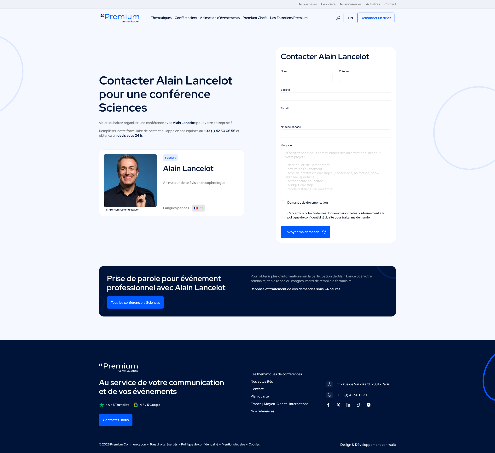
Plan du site (260, 396)
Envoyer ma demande (302, 232)
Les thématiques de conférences (276, 374)
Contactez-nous (116, 420)
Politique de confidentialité (199, 444)
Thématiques (161, 17)
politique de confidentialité (305, 217)
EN (350, 18)
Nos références (350, 4)
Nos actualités (262, 381)
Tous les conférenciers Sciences (135, 302)
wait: (392, 444)
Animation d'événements (220, 17)
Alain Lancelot (194, 80)
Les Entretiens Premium (289, 17)
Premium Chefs (255, 17)
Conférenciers (186, 17)
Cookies (254, 444)
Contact (390, 4)
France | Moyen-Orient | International (280, 404)
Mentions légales (233, 444)
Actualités (373, 4)
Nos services (308, 4)
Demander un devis (376, 18)
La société (328, 4)
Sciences (170, 157)
